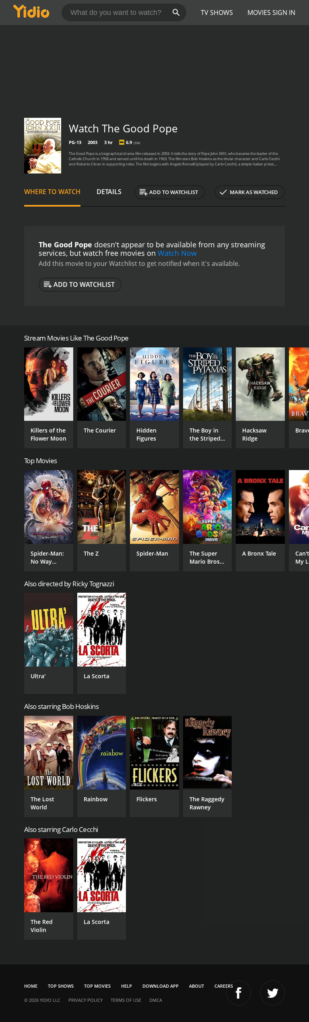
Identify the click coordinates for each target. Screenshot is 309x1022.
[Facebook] (238, 992)
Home (30, 986)
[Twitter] (272, 992)
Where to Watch (52, 191)
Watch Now (177, 253)
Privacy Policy (85, 1000)
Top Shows (61, 986)
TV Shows (217, 12)
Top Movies (97, 986)
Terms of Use (126, 1000)
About (196, 986)
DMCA (155, 1000)
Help (126, 986)
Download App (160, 986)
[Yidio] (31, 12)
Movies (259, 12)
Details (109, 191)
